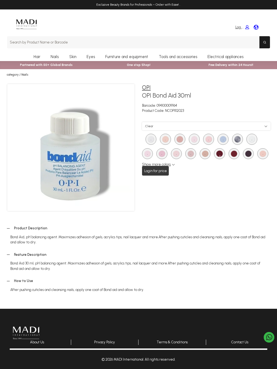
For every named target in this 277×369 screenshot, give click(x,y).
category (13, 74)
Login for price (155, 171)
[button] (242, 27)
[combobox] (133, 42)
